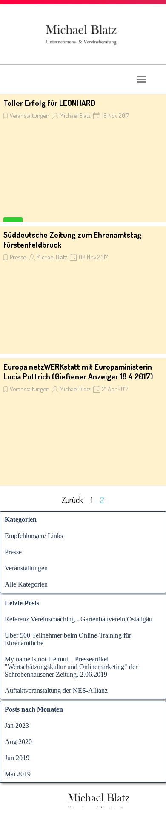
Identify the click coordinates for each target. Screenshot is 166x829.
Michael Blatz (75, 115)
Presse (18, 257)
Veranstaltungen (29, 115)
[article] (83, 158)
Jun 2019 (17, 757)
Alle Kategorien (26, 584)
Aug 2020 (18, 741)
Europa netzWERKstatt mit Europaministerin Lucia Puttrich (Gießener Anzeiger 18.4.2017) (78, 371)
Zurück (72, 499)
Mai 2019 (18, 774)
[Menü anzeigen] (142, 79)
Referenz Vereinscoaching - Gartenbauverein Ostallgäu (78, 619)
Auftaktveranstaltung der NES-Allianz (56, 690)
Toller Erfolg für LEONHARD (49, 103)
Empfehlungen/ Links (34, 535)
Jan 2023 (17, 725)
